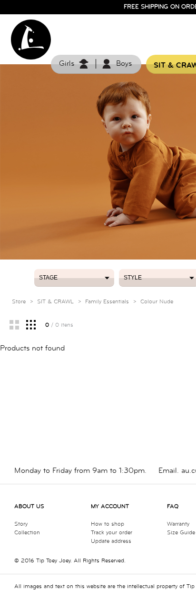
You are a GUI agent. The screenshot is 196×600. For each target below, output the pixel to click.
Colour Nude (156, 301)
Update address (111, 541)
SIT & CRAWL (55, 301)
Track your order (111, 532)
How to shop (107, 524)
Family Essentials (107, 301)
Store (19, 301)
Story (21, 524)
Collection (27, 532)
